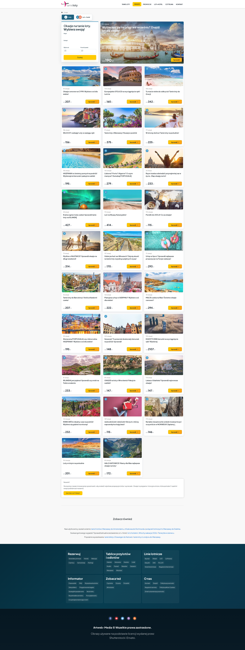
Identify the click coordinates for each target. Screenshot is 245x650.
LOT (161, 558)
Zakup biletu (72, 587)
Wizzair (155, 558)
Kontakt (179, 4)
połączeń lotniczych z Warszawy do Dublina (163, 529)
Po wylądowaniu (91, 595)
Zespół (155, 583)
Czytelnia (169, 4)
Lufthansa (168, 558)
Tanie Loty (126, 4)
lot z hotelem (133, 533)
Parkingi (90, 563)
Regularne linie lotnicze (166, 567)
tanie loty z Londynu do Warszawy (147, 537)
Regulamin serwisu (151, 587)
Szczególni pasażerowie (76, 591)
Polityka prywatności (167, 583)
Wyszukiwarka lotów (91, 583)
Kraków (126, 562)
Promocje (147, 4)
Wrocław (119, 570)
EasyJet (147, 563)
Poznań (116, 566)
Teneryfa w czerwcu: (166, 533)
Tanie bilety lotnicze (75, 558)
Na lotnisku (90, 591)
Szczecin (133, 566)
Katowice (118, 562)
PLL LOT (160, 563)
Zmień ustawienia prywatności (154, 591)
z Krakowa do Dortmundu (135, 529)
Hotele (86, 558)
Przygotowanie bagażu (87, 587)
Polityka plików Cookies (167, 587)
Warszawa (110, 570)
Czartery (71, 563)
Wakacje (94, 558)
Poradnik (126, 583)
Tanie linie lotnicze (150, 567)
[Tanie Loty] (69, 4)
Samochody (81, 563)
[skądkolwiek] (68, 37)
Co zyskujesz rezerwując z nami (78, 600)
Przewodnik (72, 583)
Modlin (109, 566)
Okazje (137, 4)
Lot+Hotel (158, 4)
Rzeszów (124, 566)
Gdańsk (109, 562)
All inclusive (110, 587)
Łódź (133, 562)
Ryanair (147, 558)
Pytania (118, 583)
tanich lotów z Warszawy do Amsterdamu (107, 529)
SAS (154, 563)
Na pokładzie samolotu (76, 595)
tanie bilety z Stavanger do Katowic (119, 537)
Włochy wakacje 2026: (148, 533)
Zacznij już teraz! (73, 493)
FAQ (80, 583)
